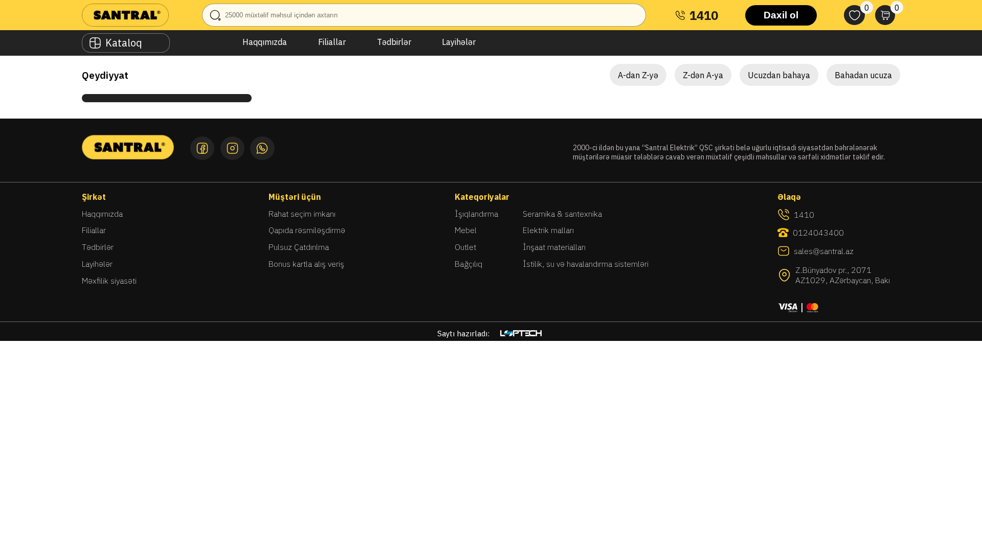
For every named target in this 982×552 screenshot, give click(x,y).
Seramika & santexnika (562, 214)
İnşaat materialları (554, 247)
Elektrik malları (548, 230)
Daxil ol (781, 15)
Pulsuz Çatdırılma (299, 247)
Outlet (465, 247)
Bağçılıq (468, 264)
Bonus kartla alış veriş (306, 264)
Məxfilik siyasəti (109, 280)
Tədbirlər (394, 42)
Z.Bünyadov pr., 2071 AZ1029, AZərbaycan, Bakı (842, 275)
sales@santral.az (824, 251)
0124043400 (818, 232)
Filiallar (332, 42)
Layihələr (459, 42)
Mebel (466, 230)
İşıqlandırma (476, 214)
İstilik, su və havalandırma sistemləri (586, 264)
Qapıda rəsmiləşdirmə (307, 230)
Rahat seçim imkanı (302, 214)
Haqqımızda (264, 42)
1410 (703, 15)
